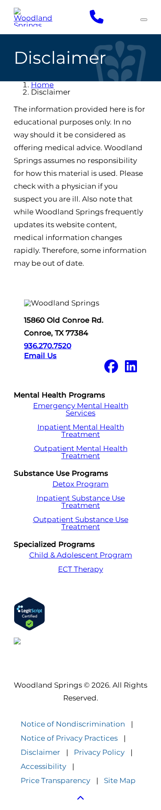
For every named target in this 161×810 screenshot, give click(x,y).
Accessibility (43, 766)
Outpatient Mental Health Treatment (81, 452)
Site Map (120, 780)
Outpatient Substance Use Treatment (80, 523)
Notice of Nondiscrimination (73, 724)
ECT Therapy (80, 569)
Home (42, 84)
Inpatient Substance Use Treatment (80, 502)
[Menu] (143, 19)
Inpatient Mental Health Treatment (80, 431)
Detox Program (80, 484)
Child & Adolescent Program (80, 555)
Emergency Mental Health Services (80, 409)
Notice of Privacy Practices (69, 738)
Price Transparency (55, 780)
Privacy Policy (99, 752)
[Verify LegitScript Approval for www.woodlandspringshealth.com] (80, 614)
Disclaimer (40, 752)
